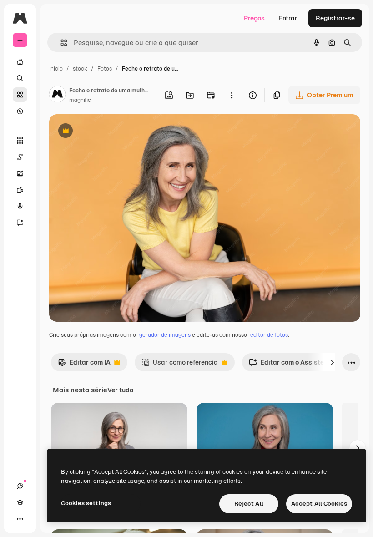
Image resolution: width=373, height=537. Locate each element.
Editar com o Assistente (291, 364)
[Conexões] (20, 486)
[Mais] (20, 519)
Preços (254, 18)
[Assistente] (20, 222)
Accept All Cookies (319, 503)
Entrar (287, 18)
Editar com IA (84, 364)
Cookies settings (86, 503)
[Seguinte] (332, 362)
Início (56, 68)
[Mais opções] (231, 95)
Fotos (104, 68)
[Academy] (20, 502)
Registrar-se (335, 18)
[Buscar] (20, 78)
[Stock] (20, 94)
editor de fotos (269, 335)
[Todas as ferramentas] (20, 140)
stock (80, 68)
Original (107, 131)
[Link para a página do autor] (57, 95)
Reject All (248, 503)
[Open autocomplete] (60, 42)
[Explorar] (20, 111)
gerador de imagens (165, 335)
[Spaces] (20, 157)
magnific (80, 100)
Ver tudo (120, 390)
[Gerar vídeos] (20, 189)
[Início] (20, 62)
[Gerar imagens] (20, 173)
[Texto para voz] (20, 206)
